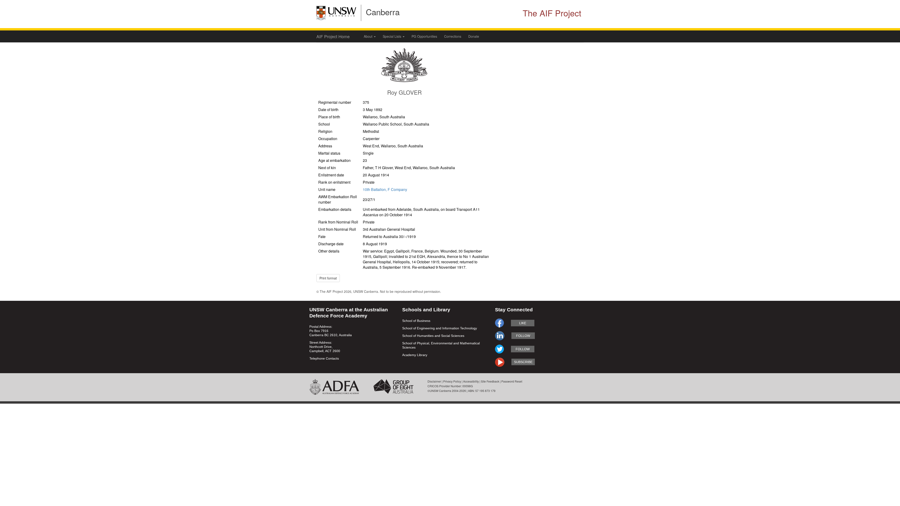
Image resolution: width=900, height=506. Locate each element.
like (522, 323)
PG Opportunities (424, 36)
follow (523, 336)
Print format (328, 278)
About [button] (368, 36)
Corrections (452, 36)
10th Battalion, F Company (385, 189)
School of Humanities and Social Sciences (433, 336)
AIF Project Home (333, 36)
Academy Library (414, 355)
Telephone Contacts (324, 358)
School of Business (416, 321)
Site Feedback (490, 381)
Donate (473, 36)
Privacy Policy (452, 381)
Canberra (383, 12)
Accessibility (471, 381)
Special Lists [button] (392, 36)
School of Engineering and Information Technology (439, 328)
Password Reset (511, 381)
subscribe (523, 362)
